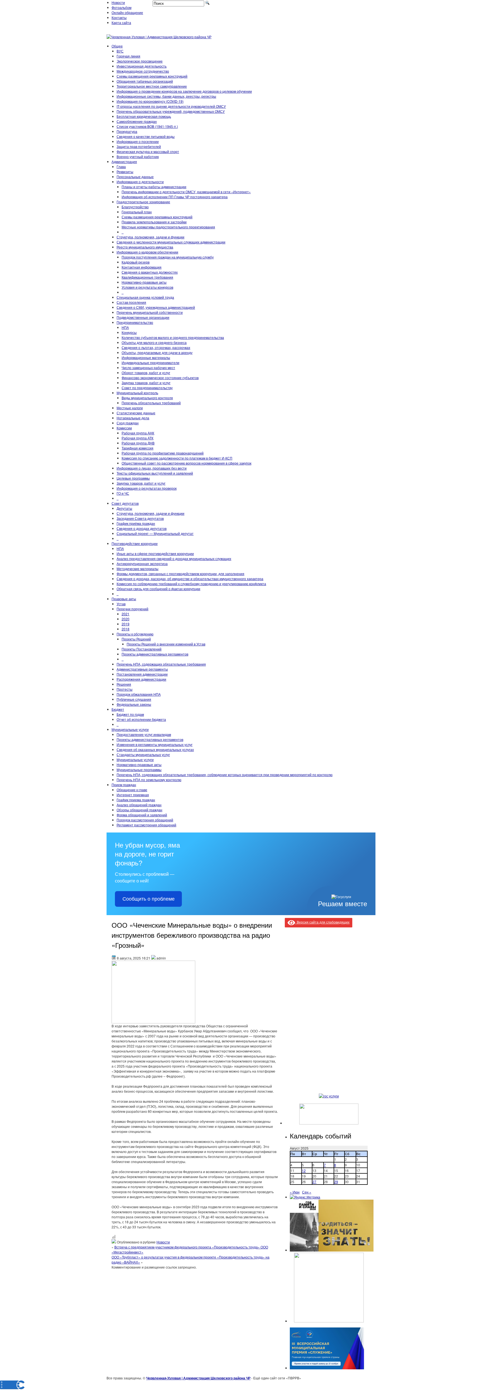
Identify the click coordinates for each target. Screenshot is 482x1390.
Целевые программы (133, 478)
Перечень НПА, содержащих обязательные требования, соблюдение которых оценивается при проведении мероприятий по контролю (224, 774)
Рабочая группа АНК (138, 432)
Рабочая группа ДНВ (138, 443)
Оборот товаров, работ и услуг (146, 372)
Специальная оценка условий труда (145, 297)
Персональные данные (135, 176)
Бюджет (118, 709)
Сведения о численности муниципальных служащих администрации (171, 242)
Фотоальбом (121, 7)
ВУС (120, 51)
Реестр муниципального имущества (145, 247)
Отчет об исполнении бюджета (141, 719)
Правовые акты (124, 598)
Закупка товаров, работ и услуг (146, 382)
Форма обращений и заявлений (142, 814)
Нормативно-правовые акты (144, 282)
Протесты (124, 689)
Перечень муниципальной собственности (150, 312)
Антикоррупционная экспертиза (142, 563)
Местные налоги (130, 407)
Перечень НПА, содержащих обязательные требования (161, 664)
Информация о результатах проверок (147, 488)
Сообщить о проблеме (148, 899)
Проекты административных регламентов (155, 654)
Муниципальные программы (139, 769)
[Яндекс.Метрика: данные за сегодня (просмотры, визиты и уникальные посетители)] (305, 1197)
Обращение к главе (132, 789)
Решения (124, 684)
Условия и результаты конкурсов (147, 287)
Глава (121, 166)
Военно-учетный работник (138, 156)
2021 (125, 613)
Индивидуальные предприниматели (150, 362)
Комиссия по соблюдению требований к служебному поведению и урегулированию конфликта (191, 583)
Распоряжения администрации (141, 679)
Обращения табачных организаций (145, 81)
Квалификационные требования (147, 277)
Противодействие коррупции (135, 543)
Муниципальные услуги (130, 729)
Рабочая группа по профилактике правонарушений (163, 453)
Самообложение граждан (137, 121)
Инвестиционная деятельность (142, 66)
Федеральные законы (134, 704)
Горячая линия (128, 56)
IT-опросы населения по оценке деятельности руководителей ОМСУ (171, 106)
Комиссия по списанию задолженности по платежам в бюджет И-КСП (177, 458)
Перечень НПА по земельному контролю (149, 779)
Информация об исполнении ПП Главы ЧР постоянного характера (175, 196)
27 (314, 1181)
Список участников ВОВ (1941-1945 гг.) (147, 126)
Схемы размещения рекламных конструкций (152, 76)
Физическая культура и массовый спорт (148, 151)
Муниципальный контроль (137, 392)
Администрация (124, 161)
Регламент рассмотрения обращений (146, 824)
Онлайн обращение (127, 12)
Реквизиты (125, 171)
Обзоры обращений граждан (139, 809)
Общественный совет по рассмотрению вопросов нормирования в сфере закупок (186, 463)
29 (336, 1181)
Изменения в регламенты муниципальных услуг (154, 744)
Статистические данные (136, 412)
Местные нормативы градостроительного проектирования (168, 226)
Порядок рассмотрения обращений (145, 819)
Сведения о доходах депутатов (142, 528)
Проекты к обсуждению (135, 633)
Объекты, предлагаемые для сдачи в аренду (157, 352)
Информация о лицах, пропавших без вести (152, 468)
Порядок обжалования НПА (139, 694)
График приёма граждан (136, 523)
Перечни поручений (132, 608)
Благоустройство (135, 206)
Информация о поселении (138, 141)
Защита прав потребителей (139, 146)
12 (304, 1170)
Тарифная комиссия (137, 448)
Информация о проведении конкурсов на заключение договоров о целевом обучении (184, 91)
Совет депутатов (125, 503)
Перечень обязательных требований (151, 402)
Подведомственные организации (143, 317)
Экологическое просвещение (140, 61)
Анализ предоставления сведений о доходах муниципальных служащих (174, 558)
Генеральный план (137, 211)
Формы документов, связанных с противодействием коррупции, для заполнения (180, 573)
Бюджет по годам (130, 714)
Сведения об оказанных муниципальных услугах (155, 749)
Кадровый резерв (136, 262)
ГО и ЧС (123, 493)
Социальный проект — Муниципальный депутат (155, 533)
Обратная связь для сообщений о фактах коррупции (158, 588)
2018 (125, 628)
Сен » (306, 1192)
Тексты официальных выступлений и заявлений (155, 473)
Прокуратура (127, 131)
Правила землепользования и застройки (154, 221)
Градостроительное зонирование (143, 201)
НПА (125, 327)
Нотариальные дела (133, 417)
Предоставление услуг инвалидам (144, 734)
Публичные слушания (134, 699)
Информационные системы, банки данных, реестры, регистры (166, 96)
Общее (117, 46)
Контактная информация (142, 267)
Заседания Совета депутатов (140, 518)
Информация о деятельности (140, 181)
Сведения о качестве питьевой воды (146, 136)
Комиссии (124, 427)
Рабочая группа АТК (137, 438)
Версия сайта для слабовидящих (322, 922)
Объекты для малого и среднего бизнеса (154, 342)
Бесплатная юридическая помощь (144, 116)
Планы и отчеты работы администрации (154, 186)
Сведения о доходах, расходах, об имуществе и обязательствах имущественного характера (190, 578)
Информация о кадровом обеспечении (147, 252)
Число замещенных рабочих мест (148, 367)
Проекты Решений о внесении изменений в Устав (166, 644)
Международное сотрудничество (143, 71)
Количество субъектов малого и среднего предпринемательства (173, 337)
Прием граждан (124, 784)
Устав (121, 603)
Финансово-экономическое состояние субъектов (160, 377)
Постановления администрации (142, 674)
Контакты (119, 17)
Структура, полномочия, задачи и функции (150, 237)
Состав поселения (131, 302)
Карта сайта (121, 22)
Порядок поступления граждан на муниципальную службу (168, 257)
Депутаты (124, 508)
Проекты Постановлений (142, 649)
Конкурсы (129, 332)
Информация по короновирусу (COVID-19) (150, 101)
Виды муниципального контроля (147, 397)
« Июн (295, 1192)
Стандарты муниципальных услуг (143, 754)
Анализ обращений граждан (139, 804)
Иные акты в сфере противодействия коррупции (155, 553)
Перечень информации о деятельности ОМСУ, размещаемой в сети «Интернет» (186, 191)
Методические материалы (137, 568)
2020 (125, 618)
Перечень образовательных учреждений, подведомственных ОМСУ (171, 111)
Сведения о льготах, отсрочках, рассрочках (156, 347)
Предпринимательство (135, 322)
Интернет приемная (133, 794)
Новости (118, 2)
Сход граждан (128, 422)
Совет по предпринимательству (147, 387)
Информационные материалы (146, 357)
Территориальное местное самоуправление (152, 86)
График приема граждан (136, 799)
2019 (125, 623)
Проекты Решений (136, 639)
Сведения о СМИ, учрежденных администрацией (156, 307)
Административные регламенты (142, 669)
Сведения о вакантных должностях (150, 272)
